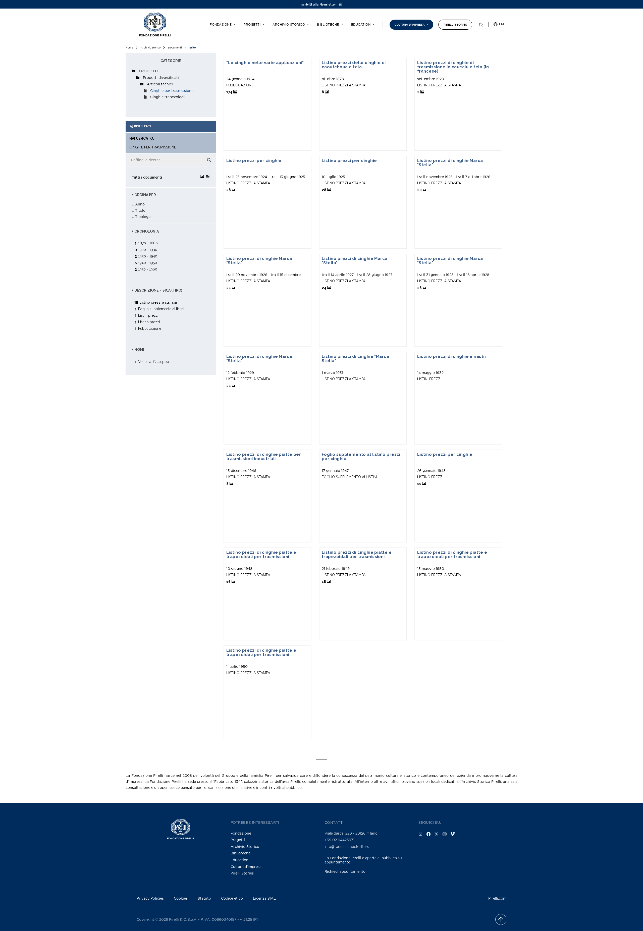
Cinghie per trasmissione (171, 90)
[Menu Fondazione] (234, 23)
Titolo (140, 210)
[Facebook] (428, 834)
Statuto (204, 898)
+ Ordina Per (144, 195)
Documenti (175, 47)
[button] (481, 25)
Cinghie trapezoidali (167, 97)
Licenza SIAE (264, 898)
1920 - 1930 (147, 249)
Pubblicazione (149, 328)
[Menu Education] (372, 23)
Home (129, 47)
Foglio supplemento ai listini (161, 309)
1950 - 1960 (147, 269)
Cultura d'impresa (410, 24)
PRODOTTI (148, 71)
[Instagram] (445, 834)
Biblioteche (328, 24)
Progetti (252, 24)
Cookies (181, 898)
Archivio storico (289, 24)
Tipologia (143, 216)
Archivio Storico (245, 846)
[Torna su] (500, 919)
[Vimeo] (453, 834)
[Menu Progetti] (262, 23)
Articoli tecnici (160, 84)
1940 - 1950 (147, 262)
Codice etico (232, 898)
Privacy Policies (150, 898)
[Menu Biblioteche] (341, 23)
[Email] (420, 834)
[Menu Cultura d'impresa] (427, 23)
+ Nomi (138, 350)
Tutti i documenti (147, 177)
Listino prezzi (149, 322)
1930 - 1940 (147, 256)
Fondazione (221, 24)
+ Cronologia (145, 231)
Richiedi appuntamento (345, 871)
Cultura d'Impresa (246, 866)
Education (361, 24)
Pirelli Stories (455, 24)
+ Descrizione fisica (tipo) (157, 290)
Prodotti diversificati (161, 77)
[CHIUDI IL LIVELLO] (133, 71)
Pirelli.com (497, 898)
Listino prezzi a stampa (158, 302)
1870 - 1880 (148, 243)
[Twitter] (437, 834)
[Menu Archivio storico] (307, 23)
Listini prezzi (148, 315)
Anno (140, 204)
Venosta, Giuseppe (153, 361)
